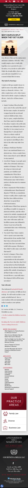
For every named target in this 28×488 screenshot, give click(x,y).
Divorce (21, 29)
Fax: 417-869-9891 (14, 471)
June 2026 (7, 361)
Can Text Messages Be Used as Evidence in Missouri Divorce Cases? (13, 350)
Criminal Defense (9, 376)
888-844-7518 (17, 16)
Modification (8, 386)
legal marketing (18, 481)
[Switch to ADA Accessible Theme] (2, 486)
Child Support (8, 373)
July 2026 (7, 359)
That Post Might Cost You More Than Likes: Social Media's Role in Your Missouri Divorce (15, 340)
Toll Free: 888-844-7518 (14, 469)
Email (14, 1)
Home (6, 1)
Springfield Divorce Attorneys (8, 29)
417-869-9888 (16, 14)
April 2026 (7, 364)
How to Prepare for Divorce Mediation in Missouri (12, 345)
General (7, 381)
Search (18, 1)
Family (6, 379)
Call (10, 1)
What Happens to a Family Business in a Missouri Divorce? (14, 331)
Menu (22, 1)
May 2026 (7, 362)
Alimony (7, 369)
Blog (17, 29)
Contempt (7, 374)
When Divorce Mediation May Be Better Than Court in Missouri (13, 335)
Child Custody (8, 371)
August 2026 (8, 358)
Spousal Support (9, 389)
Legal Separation (9, 382)
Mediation (7, 384)
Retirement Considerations (12, 387)
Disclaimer (20, 475)
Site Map (7, 475)
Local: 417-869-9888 (14, 467)
